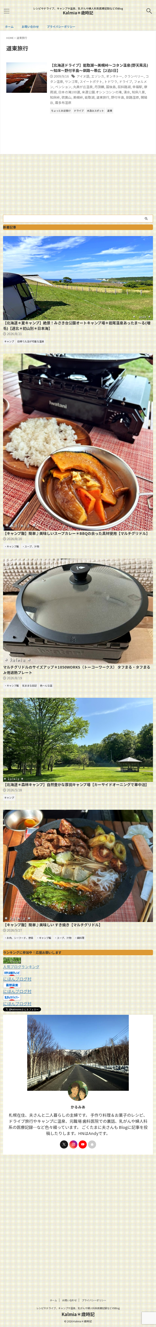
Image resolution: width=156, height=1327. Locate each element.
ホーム (9, 27)
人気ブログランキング (21, 966)
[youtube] (83, 1144)
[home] (92, 1144)
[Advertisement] (78, 184)
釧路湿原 (132, 97)
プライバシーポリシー (61, 27)
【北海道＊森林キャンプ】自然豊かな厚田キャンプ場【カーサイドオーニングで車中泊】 (76, 784)
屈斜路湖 (124, 86)
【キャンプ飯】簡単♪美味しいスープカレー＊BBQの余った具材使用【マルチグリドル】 (76, 533)
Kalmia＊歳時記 (78, 13)
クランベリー (134, 76)
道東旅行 (102, 97)
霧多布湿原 (63, 102)
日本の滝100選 (69, 92)
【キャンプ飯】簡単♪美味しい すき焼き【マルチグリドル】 (52, 924)
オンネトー (114, 76)
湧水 (127, 92)
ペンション (63, 86)
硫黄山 (66, 97)
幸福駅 (137, 86)
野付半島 (117, 97)
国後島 (111, 86)
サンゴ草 (71, 81)
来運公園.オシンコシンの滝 (102, 92)
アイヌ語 (83, 76)
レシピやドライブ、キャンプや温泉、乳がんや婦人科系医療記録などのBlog (78, 1308)
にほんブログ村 (17, 979)
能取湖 (89, 97)
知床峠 (55, 97)
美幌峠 (78, 97)
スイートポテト (91, 81)
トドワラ (110, 81)
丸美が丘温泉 (83, 86)
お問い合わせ (30, 27)
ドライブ (125, 81)
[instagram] (73, 1144)
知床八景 (138, 92)
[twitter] (64, 1144)
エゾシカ (97, 76)
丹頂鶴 (99, 86)
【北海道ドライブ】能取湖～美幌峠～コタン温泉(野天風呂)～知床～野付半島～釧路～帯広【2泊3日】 (99, 67)
